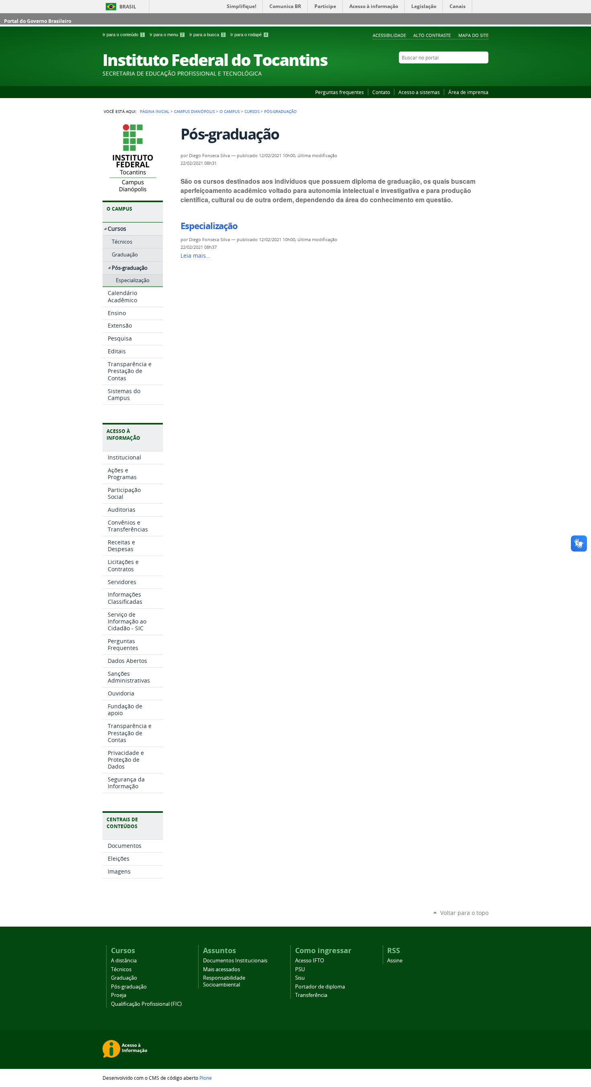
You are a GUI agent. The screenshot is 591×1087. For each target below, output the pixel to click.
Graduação (124, 977)
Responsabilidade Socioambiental (224, 981)
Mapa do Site (473, 35)
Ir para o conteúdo (123, 34)
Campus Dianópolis (194, 111)
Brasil (127, 6)
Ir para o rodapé (248, 34)
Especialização (209, 226)
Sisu (300, 977)
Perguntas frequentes (339, 92)
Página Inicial (154, 111)
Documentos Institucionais (235, 960)
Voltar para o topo (464, 913)
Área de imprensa (468, 92)
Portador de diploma (320, 986)
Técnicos (121, 969)
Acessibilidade (389, 35)
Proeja (118, 995)
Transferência (311, 995)
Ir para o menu (166, 34)
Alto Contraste (432, 35)
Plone (205, 1078)
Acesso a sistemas (419, 92)
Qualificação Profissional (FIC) (146, 1004)
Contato (381, 92)
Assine (394, 960)
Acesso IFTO (309, 960)
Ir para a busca (206, 34)
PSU (300, 969)
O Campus (230, 111)
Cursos (251, 111)
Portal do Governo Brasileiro (37, 21)
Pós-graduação (129, 986)
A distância (124, 960)
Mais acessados (221, 969)
